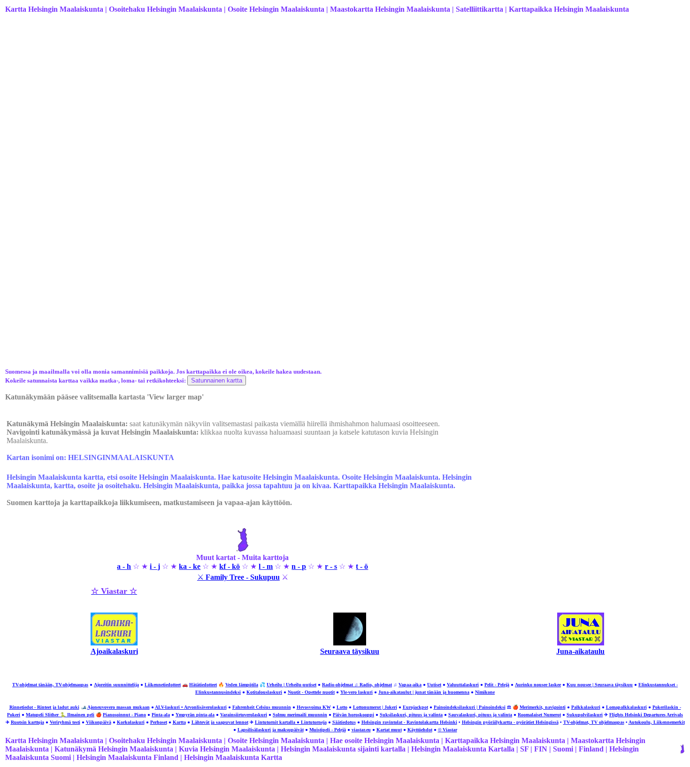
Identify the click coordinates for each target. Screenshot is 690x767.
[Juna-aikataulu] (580, 643)
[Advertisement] (286, 95)
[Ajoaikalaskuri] (114, 643)
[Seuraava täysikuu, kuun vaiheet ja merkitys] (349, 643)
